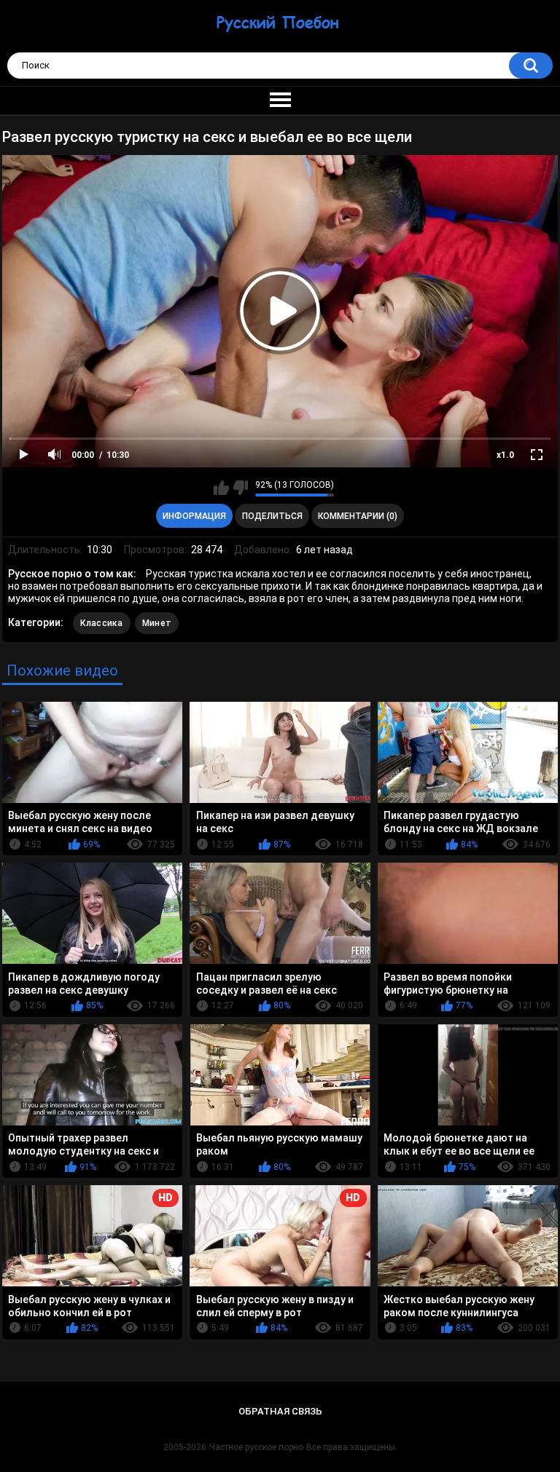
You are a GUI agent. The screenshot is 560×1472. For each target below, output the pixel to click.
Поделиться (272, 516)
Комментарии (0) (357, 516)
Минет (157, 623)
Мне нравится (221, 487)
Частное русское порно (256, 1447)
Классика (101, 623)
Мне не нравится (240, 487)
